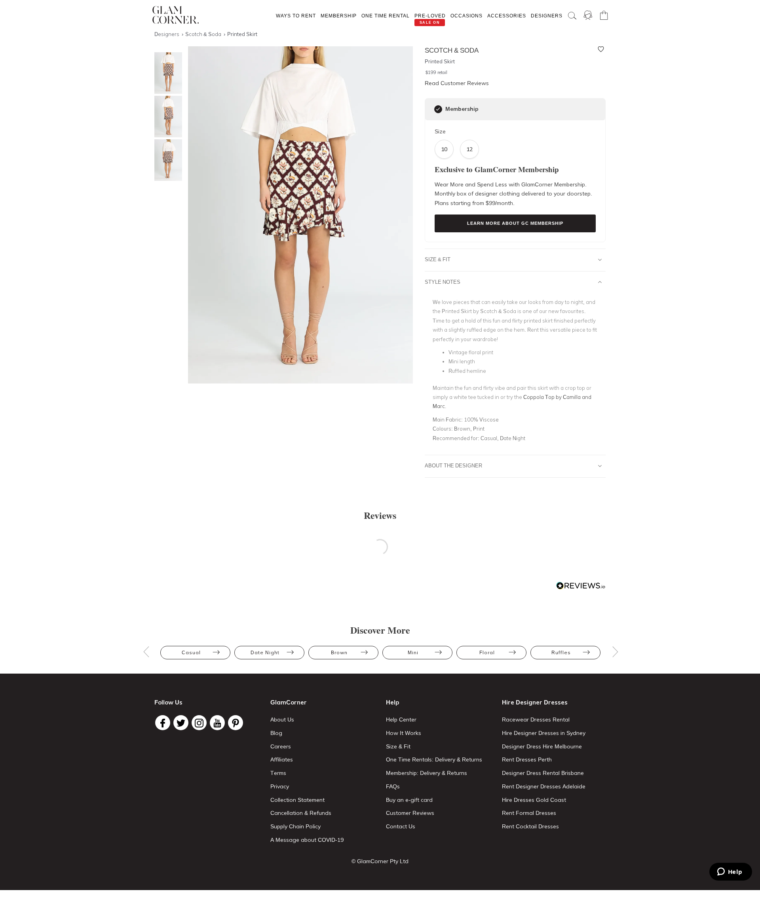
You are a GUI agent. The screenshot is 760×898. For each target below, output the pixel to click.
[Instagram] (199, 722)
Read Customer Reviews (457, 83)
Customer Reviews (410, 812)
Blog (276, 733)
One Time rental (385, 16)
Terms (278, 772)
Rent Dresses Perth (527, 759)
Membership (339, 16)
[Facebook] (162, 722)
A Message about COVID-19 (307, 839)
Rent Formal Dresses (529, 812)
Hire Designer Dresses (535, 702)
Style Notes (442, 282)
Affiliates (281, 759)
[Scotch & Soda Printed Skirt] (166, 73)
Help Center (401, 719)
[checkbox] (438, 109)
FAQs (393, 786)
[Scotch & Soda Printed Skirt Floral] (166, 160)
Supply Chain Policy (295, 826)
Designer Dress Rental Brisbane (543, 772)
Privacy (279, 786)
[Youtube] (217, 722)
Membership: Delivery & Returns (426, 772)
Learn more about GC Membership (515, 223)
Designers (546, 16)
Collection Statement (297, 799)
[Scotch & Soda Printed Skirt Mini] (166, 116)
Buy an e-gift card (409, 799)
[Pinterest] (235, 722)
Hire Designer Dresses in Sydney (543, 733)
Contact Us (400, 826)
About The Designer (453, 465)
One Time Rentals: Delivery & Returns (434, 759)
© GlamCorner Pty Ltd (380, 861)
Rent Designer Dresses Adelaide (543, 786)
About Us (282, 719)
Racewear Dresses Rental (536, 719)
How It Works (403, 733)
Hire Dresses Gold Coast (534, 799)
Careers (280, 746)
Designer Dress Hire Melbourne (542, 746)
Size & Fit (437, 259)
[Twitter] (180, 722)
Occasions (466, 16)
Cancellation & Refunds (300, 812)
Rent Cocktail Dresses (530, 826)
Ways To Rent (296, 16)
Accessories (506, 16)
